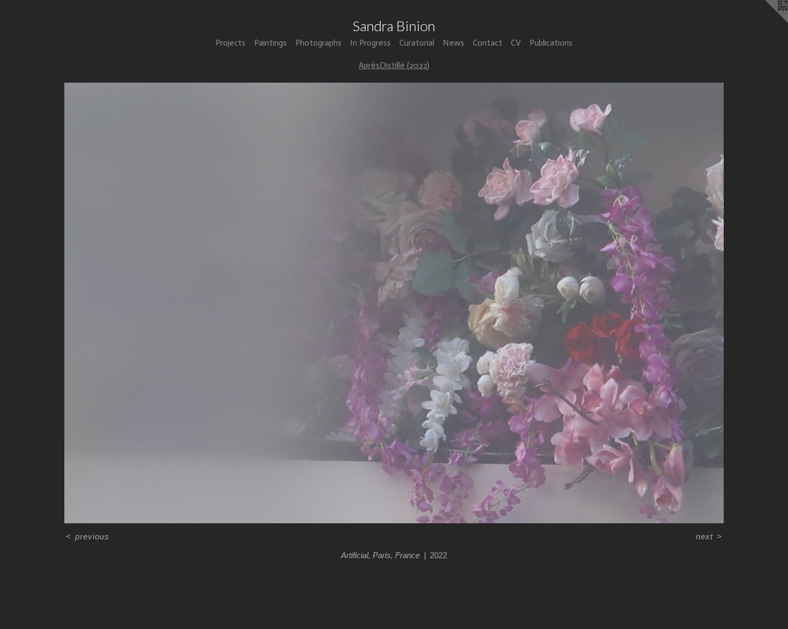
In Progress (370, 43)
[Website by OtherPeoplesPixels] (766, 21)
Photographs (318, 43)
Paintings (270, 43)
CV (516, 43)
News (453, 43)
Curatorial (416, 43)
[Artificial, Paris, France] (394, 303)
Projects (230, 43)
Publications (551, 43)
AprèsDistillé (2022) (394, 65)
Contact (487, 43)
